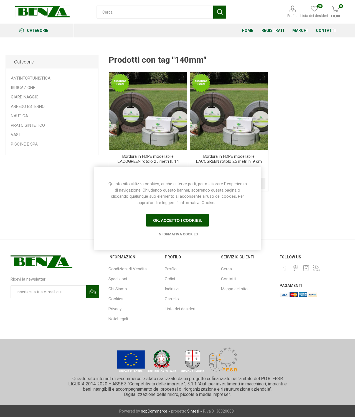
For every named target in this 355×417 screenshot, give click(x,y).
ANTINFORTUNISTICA (30, 78)
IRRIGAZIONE (23, 87)
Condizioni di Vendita (127, 268)
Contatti (228, 278)
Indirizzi (172, 288)
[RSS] (316, 267)
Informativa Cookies (178, 234)
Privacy (114, 308)
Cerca (226, 268)
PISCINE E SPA (24, 144)
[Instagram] (305, 267)
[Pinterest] (295, 267)
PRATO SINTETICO (28, 125)
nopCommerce (154, 411)
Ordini (170, 278)
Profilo (292, 16)
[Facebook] (284, 267)
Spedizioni (117, 278)
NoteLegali (118, 318)
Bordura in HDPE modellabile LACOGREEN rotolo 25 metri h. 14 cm (148, 161)
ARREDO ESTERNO (28, 106)
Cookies (115, 298)
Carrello (172, 298)
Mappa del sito (234, 288)
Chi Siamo (117, 288)
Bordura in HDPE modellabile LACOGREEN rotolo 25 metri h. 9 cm (229, 159)
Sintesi (193, 411)
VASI (15, 134)
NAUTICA (19, 115)
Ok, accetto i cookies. (177, 220)
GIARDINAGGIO (25, 97)
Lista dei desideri (180, 308)
